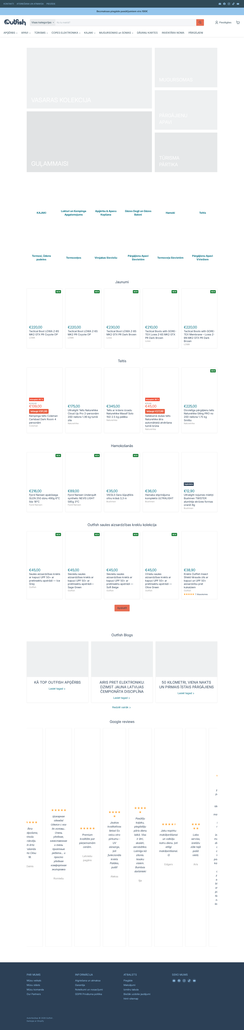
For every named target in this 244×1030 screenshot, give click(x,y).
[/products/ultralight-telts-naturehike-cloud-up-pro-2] (83, 385)
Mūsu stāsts (33, 985)
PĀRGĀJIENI (196, 32)
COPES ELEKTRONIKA (65, 32)
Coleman (33, 426)
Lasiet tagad (56, 688)
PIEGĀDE (50, 4)
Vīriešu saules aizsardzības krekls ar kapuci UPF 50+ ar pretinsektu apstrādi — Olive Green (158, 581)
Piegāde (128, 980)
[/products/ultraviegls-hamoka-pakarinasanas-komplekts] (160, 470)
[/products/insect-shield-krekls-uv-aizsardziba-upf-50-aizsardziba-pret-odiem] (199, 549)
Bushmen (111, 501)
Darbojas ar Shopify (35, 1021)
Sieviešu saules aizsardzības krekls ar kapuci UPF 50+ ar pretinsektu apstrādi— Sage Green (81, 581)
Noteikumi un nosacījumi (89, 989)
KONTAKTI (9, 4)
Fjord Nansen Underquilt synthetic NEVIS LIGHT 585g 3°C (82, 498)
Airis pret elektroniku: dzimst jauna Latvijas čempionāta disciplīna (122, 687)
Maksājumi (129, 985)
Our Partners (34, 994)
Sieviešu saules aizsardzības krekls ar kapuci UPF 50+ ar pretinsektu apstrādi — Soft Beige (119, 581)
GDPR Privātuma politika (88, 994)
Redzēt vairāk (120, 707)
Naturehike (73, 423)
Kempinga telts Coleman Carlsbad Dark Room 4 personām (43, 419)
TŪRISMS (40, 32)
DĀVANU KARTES (147, 32)
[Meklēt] (200, 22)
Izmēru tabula (131, 989)
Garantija (80, 985)
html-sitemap (131, 998)
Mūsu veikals (34, 980)
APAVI (25, 32)
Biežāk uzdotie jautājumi (137, 994)
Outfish (32, 587)
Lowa (109, 338)
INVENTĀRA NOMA (173, 32)
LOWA (32, 338)
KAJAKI (89, 32)
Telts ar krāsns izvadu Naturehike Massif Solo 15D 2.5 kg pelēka (119, 413)
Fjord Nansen (35, 505)
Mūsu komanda (35, 989)
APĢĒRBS (10, 32)
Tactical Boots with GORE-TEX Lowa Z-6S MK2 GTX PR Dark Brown (160, 334)
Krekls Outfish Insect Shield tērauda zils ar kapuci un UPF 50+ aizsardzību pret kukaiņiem (196, 581)
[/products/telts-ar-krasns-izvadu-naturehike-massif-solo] (122, 385)
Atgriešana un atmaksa (87, 980)
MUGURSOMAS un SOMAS (115, 32)
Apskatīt (122, 607)
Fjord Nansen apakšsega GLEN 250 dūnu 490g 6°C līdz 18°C (44, 498)
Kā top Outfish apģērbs (57, 682)
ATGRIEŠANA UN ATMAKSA (30, 4)
